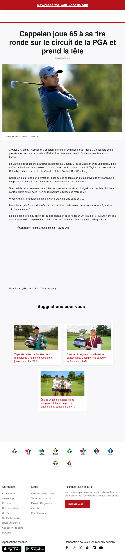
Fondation (7, 503)
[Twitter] (80, 548)
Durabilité (6, 532)
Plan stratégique (39, 513)
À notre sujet (8, 498)
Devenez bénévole (11, 522)
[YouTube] (101, 548)
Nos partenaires (10, 508)
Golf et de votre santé (12, 527)
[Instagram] (73, 548)
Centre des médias (11, 517)
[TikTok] (87, 548)
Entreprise (8, 486)
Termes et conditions (41, 498)
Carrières (6, 513)
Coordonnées (8, 493)
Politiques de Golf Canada (43, 493)
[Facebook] (67, 548)
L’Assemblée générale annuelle (41, 506)
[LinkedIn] (94, 548)
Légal (34, 486)
